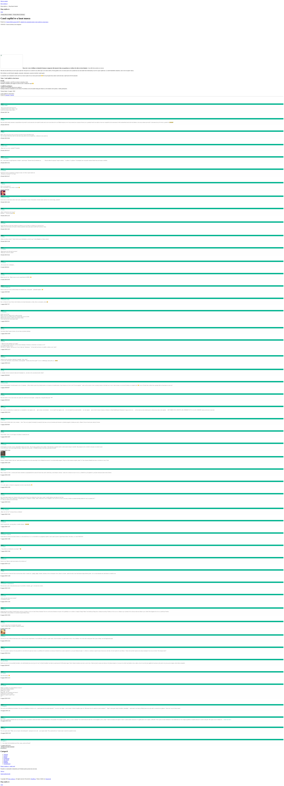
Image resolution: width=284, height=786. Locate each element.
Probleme (6, 762)
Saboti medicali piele (5, 774)
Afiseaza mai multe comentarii (7, 746)
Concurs (12, 95)
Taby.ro (2, 771)
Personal (6, 761)
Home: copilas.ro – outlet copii (8, 766)
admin (22, 22)
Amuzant (7, 95)
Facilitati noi (6, 758)
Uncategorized (7, 763)
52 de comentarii (35, 22)
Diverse (5, 757)
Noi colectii (6, 759)
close (2, 12)
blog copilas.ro (4, 3)
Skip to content (4, 1)
